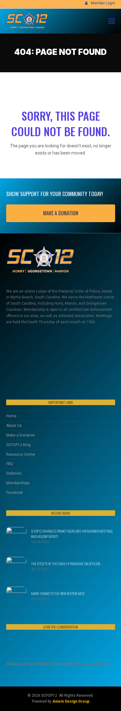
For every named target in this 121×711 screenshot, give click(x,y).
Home (11, 416)
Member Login (103, 3)
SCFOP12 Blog (18, 445)
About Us (14, 425)
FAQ (9, 464)
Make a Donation (20, 435)
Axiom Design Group (70, 701)
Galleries (13, 473)
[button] (111, 21)
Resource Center (20, 454)
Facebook (14, 492)
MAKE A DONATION (60, 213)
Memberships (17, 483)
